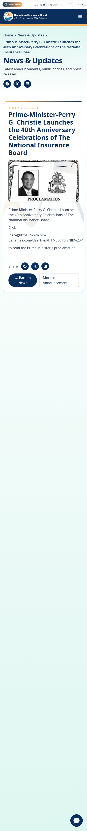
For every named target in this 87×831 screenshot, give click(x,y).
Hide (80, 4)
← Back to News (23, 280)
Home (8, 35)
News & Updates (31, 35)
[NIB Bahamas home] (25, 16)
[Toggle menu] (80, 16)
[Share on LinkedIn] (27, 84)
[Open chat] (76, 820)
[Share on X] (17, 84)
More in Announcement (55, 280)
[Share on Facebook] (7, 84)
